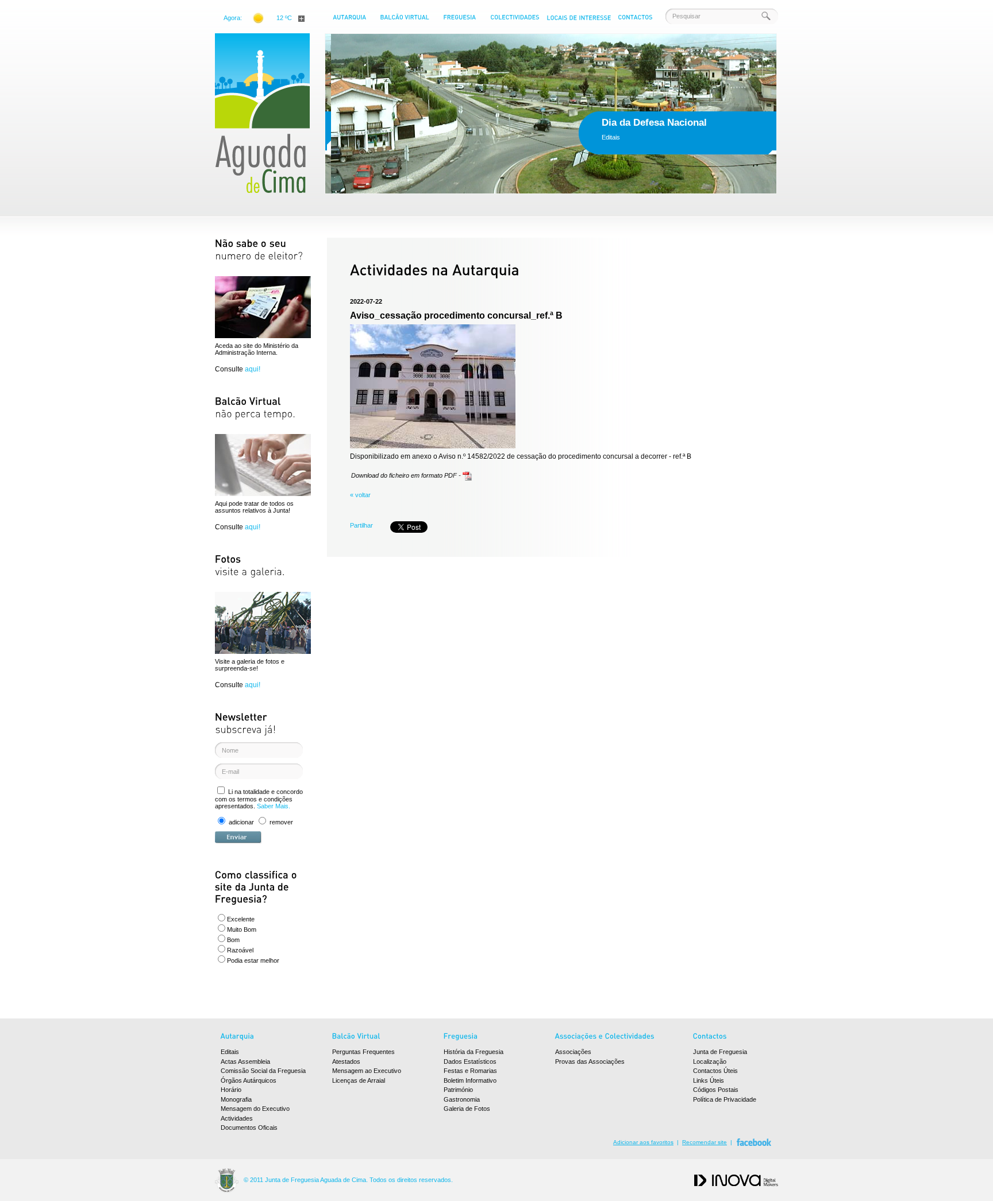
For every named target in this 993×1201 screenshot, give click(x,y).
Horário (231, 1089)
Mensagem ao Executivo (366, 1070)
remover (281, 822)
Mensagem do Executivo (255, 1108)
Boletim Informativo (470, 1080)
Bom (233, 939)
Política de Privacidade (724, 1099)
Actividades (237, 1118)
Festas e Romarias (470, 1070)
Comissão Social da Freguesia (263, 1070)
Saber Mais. (273, 806)
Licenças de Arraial (358, 1080)
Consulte (237, 369)
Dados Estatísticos (470, 1061)
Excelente (241, 919)
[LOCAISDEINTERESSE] (578, 20)
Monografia (236, 1099)
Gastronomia (462, 1099)
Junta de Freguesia (720, 1051)
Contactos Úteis (715, 1070)
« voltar (360, 494)
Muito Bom (241, 929)
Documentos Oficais (249, 1127)
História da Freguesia (473, 1051)
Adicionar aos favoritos (643, 1142)
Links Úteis (708, 1080)
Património (458, 1089)
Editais (230, 1051)
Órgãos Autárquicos (248, 1080)
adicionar (241, 822)
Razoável (240, 950)
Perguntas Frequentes (363, 1051)
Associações (573, 1051)
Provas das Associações (590, 1061)
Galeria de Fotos (467, 1108)
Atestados (346, 1061)
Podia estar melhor (253, 960)
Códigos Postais (715, 1089)
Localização (709, 1061)
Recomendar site (704, 1142)
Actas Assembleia (245, 1061)
